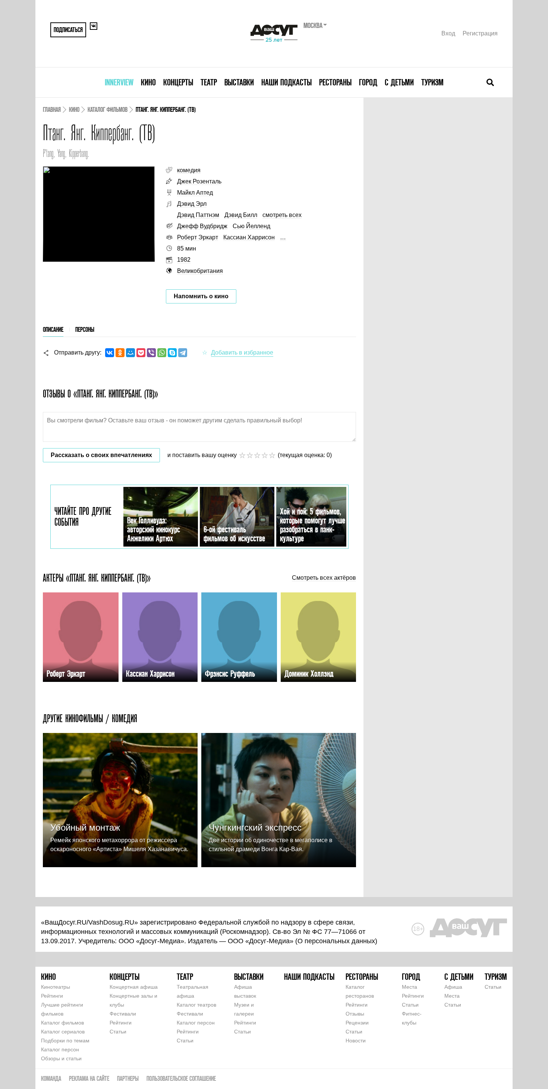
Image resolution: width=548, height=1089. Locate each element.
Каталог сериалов (63, 1032)
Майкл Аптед (195, 192)
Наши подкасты (286, 82)
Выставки (239, 82)
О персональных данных (336, 941)
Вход (448, 33)
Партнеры (128, 1078)
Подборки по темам (65, 1041)
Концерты (178, 82)
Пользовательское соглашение (181, 1078)
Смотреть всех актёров (324, 578)
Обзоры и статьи (61, 1058)
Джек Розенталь (199, 181)
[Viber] (151, 352)
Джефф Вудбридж (202, 226)
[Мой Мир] (130, 352)
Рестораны (335, 82)
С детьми (399, 82)
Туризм (432, 82)
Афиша (453, 987)
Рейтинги (52, 996)
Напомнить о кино (201, 296)
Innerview (119, 82)
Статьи (118, 1032)
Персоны (84, 329)
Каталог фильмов (107, 109)
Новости (356, 1041)
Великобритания (200, 271)
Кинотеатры (55, 987)
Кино (148, 82)
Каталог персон (60, 1049)
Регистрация (480, 33)
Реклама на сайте (89, 1078)
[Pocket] (140, 352)
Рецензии (357, 1023)
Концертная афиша (134, 987)
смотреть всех (282, 215)
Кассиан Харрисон (249, 237)
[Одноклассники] (120, 352)
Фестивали (123, 1014)
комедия (189, 170)
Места (409, 987)
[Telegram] (182, 352)
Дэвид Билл (240, 215)
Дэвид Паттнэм (198, 215)
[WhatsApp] (161, 352)
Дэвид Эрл (192, 204)
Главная (52, 109)
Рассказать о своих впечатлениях (101, 455)
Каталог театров (196, 1005)
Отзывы (355, 1014)
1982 (183, 259)
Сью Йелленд (251, 226)
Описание (53, 329)
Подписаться (68, 29)
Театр (209, 82)
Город (368, 82)
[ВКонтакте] (109, 352)
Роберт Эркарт (197, 237)
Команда (51, 1078)
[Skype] (172, 352)
